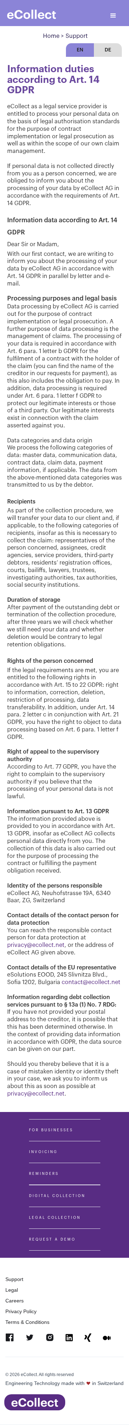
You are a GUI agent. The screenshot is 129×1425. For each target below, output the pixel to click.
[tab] (80, 50)
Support (14, 1279)
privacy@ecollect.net (35, 1094)
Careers (14, 1301)
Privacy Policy (21, 1311)
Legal (11, 1290)
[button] (113, 15)
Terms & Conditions (27, 1322)
